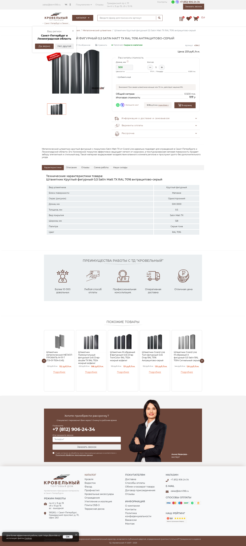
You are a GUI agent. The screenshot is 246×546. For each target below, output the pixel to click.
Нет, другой (64, 46)
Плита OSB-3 (92, 505)
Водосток (90, 483)
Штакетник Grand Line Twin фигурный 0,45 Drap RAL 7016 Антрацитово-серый (153, 356)
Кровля (89, 479)
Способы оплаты (135, 483)
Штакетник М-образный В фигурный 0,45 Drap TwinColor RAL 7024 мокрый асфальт (122, 356)
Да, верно (44, 46)
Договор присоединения (140, 490)
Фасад (88, 486)
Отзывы (99, 4)
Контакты (162, 2)
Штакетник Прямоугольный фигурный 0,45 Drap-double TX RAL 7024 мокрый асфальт (89, 357)
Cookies (28, 538)
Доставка (130, 479)
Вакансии (131, 520)
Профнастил (92, 490)
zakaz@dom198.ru (52, 4)
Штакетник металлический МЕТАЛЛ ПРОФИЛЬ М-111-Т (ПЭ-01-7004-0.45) (59, 356)
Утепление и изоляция (98, 501)
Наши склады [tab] (120, 167)
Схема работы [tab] (101, 167)
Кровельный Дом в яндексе (176, 519)
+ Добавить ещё (124, 77)
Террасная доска (94, 509)
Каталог (81, 18)
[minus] (150, 67)
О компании (132, 505)
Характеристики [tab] (53, 167)
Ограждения (92, 497)
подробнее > (163, 105)
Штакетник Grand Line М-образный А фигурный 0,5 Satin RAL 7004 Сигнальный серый (187, 356)
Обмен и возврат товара (139, 486)
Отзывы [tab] (85, 167)
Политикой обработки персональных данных (74, 455)
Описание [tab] (71, 167)
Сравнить (102, 45)
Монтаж (130, 523)
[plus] (162, 67)
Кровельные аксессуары (99, 494)
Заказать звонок (86, 447)
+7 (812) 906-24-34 (190, 2)
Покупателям (83, 4)
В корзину (186, 105)
